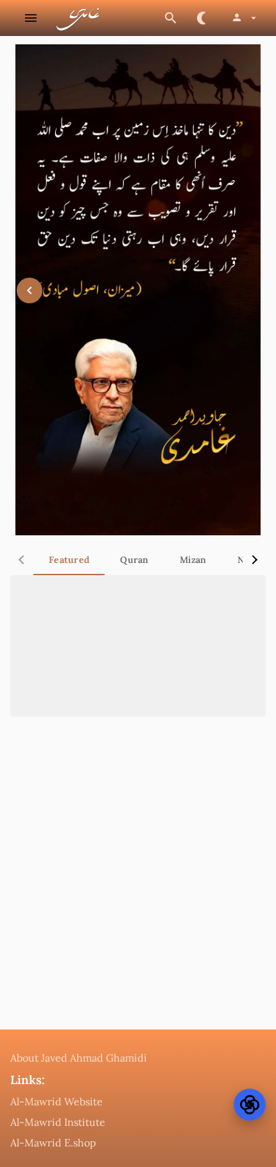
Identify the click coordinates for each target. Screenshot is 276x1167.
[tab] (69, 559)
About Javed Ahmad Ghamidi (78, 1057)
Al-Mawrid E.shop (53, 1142)
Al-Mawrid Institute (57, 1122)
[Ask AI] (250, 1105)
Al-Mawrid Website (56, 1101)
